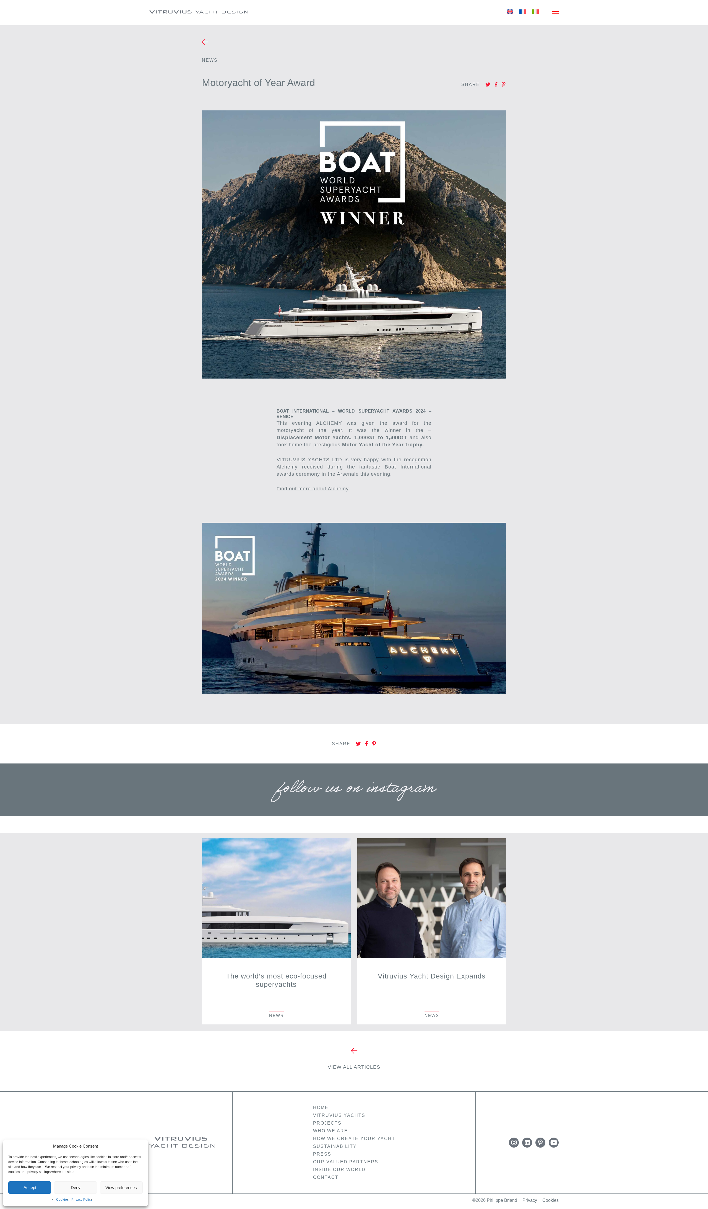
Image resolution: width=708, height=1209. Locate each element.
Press (322, 1154)
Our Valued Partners (345, 1161)
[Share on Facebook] (496, 85)
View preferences (121, 1187)
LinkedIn (527, 1143)
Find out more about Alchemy (313, 488)
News (210, 60)
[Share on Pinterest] (504, 85)
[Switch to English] (510, 11)
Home (321, 1107)
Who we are (330, 1130)
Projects (327, 1123)
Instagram (514, 1143)
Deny (75, 1187)
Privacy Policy (81, 1200)
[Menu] (555, 11)
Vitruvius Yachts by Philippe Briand (182, 1142)
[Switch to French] (522, 11)
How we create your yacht (354, 1138)
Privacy (529, 1200)
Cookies (62, 1200)
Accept (30, 1187)
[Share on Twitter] (487, 85)
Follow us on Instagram (354, 791)
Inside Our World (339, 1169)
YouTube (554, 1143)
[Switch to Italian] (535, 11)
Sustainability (335, 1146)
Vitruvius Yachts (199, 12)
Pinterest (540, 1143)
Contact (326, 1177)
